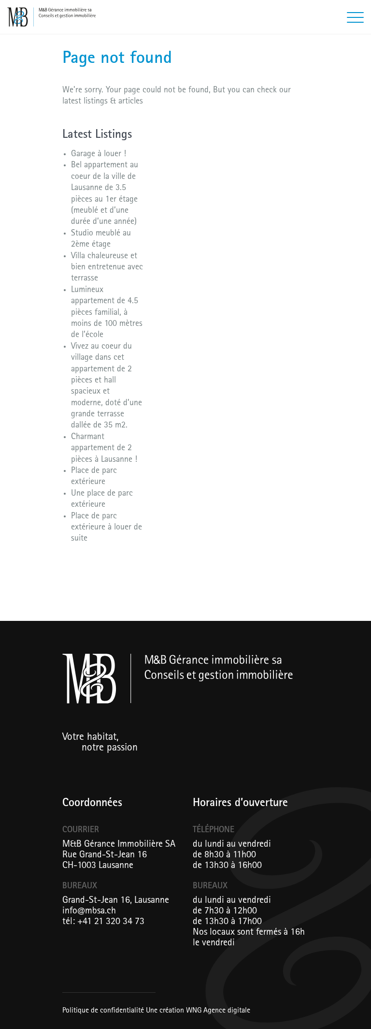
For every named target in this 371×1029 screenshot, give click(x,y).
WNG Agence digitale (218, 1011)
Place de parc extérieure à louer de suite (106, 528)
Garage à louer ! (98, 154)
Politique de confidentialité (103, 1011)
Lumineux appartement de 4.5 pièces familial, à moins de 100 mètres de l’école (107, 313)
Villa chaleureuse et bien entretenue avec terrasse (107, 268)
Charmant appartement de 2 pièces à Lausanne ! (104, 449)
